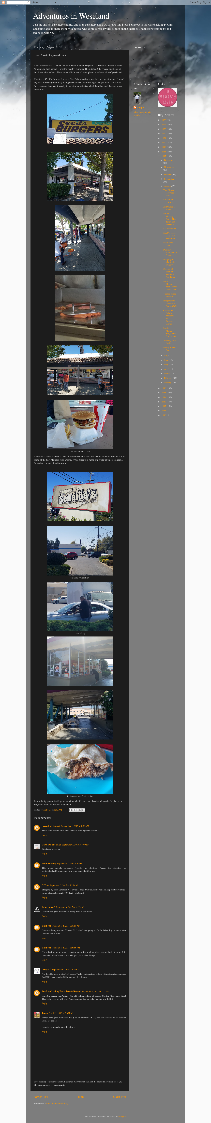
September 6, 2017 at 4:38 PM (65, 969)
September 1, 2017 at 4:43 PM (71, 863)
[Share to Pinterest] (83, 810)
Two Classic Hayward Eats (168, 193)
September (169, 178)
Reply (44, 834)
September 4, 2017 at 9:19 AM (66, 925)
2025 (164, 119)
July (166, 355)
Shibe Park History (168, 201)
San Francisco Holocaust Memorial (169, 236)
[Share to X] (76, 810)
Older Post (119, 1096)
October (168, 174)
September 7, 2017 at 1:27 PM (95, 991)
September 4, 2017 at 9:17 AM (70, 907)
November (169, 167)
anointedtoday (49, 863)
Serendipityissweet (51, 826)
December (169, 160)
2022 (164, 133)
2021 (164, 138)
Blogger (122, 1116)
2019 (164, 147)
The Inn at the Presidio (169, 295)
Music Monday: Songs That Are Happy (169, 332)
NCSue (45, 885)
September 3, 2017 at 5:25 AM (64, 885)
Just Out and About (169, 208)
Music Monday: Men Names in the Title (170, 285)
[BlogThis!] (73, 810)
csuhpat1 (141, 107)
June (166, 359)
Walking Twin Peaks (169, 341)
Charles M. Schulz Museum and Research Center (168, 317)
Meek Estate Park (168, 244)
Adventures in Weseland (71, 15)
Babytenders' (48, 907)
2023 (164, 129)
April (167, 369)
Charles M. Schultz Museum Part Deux (169, 273)
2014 (164, 397)
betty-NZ (46, 969)
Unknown (46, 925)
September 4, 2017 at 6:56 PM (66, 947)
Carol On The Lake (51, 844)
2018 (164, 151)
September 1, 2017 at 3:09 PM (75, 844)
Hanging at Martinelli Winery (169, 262)
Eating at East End (169, 349)
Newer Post (41, 1096)
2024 (164, 124)
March (167, 373)
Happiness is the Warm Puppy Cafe (170, 303)
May (166, 364)
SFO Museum (169, 228)
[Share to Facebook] (80, 810)
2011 (164, 410)
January (168, 382)
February (168, 378)
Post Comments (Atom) (57, 1103)
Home (80, 1096)
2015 (164, 392)
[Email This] (70, 810)
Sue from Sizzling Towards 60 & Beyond (61, 991)
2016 (164, 388)
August (167, 186)
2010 (164, 415)
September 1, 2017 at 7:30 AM (75, 826)
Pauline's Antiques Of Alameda (170, 252)
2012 (164, 406)
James (45, 1013)
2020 (164, 142)
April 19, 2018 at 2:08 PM (61, 1013)
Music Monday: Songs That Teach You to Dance (169, 219)
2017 (164, 156)
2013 (164, 401)
